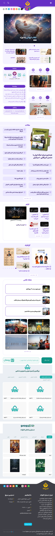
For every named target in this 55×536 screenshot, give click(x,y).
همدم (14, 77)
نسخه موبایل (28, 524)
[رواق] (5, 75)
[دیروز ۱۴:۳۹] (45, 60)
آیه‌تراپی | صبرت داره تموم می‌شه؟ (45, 217)
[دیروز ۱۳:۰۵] (46, 300)
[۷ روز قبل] (44, 224)
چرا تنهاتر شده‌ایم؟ (23, 271)
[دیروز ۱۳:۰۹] (21, 52)
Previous (49, 28)
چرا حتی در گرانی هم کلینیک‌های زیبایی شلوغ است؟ (14, 98)
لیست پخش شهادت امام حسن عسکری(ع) (18, 398)
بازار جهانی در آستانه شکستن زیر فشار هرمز (40, 172)
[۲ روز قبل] (27, 28)
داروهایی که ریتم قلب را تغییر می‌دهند (16, 101)
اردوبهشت (24, 474)
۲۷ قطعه (5, 417)
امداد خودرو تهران (8, 111)
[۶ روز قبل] (34, 210)
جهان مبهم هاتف (22, 455)
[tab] (47, 71)
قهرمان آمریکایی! (20, 225)
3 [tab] (30, 45)
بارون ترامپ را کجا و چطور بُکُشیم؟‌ (41, 165)
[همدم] (14, 73)
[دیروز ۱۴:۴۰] (21, 60)
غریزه (50, 455)
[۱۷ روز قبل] (40, 109)
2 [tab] (32, 45)
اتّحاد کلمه (13, 57)
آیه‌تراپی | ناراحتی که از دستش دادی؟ (45, 231)
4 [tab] (28, 45)
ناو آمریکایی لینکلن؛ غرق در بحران (41, 185)
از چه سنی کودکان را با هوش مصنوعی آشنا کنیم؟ (14, 96)
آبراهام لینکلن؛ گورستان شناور (16, 165)
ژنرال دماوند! (20, 171)
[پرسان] (19, 75)
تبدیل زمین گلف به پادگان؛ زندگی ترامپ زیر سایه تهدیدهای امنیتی (39, 193)
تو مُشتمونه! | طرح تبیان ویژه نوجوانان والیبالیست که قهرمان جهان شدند (10, 51)
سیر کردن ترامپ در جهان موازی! (15, 159)
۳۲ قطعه (31, 417)
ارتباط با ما (10, 499)
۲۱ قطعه (5, 398)
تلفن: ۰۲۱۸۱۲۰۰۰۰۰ (26, 508)
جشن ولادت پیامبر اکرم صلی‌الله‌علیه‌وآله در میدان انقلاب (27, 300)
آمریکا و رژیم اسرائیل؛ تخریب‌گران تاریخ (14, 153)
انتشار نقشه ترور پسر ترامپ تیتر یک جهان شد (14, 146)
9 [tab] (1, 268)
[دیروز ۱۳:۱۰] (45, 52)
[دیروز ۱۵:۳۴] (46, 289)
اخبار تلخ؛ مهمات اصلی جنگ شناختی (14, 192)
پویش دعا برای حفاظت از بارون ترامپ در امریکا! (13, 130)
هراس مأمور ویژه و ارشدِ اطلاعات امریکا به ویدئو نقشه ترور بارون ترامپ (14, 138)
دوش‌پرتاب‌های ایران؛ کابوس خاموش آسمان (14, 185)
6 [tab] (23, 45)
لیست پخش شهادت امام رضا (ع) (45, 417)
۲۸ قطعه (31, 398)
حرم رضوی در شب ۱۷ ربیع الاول (33, 289)
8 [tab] (19, 45)
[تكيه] (24, 75)
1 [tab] (34, 45)
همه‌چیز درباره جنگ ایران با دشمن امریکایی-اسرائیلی (42, 156)
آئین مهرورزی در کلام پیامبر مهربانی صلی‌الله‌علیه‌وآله (34, 58)
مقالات (27, 125)
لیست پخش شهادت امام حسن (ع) (19, 417)
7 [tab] (21, 45)
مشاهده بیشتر (39, 89)
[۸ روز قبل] (34, 224)
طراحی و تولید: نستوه (7, 531)
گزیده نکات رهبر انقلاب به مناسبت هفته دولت (14, 94)
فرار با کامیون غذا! (18, 179)
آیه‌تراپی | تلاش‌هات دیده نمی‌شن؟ (34, 217)
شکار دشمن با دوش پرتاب (42, 179)
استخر (50, 474)
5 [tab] (25, 45)
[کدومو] (9, 75)
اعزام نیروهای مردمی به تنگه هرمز (33, 311)
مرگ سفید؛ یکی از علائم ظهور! (18, 92)
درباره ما (11, 502)
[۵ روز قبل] (44, 210)
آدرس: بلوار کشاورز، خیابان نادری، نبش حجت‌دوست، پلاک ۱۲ (24, 502)
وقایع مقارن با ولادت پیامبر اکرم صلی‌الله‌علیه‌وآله (14, 90)
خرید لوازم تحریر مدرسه (19, 111)
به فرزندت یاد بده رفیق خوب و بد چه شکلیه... (41, 268)
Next (5, 28)
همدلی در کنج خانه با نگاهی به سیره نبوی (34, 50)
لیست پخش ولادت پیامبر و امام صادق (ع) (43, 398)
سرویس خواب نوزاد (14, 113)
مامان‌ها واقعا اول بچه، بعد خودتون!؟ (23, 258)
